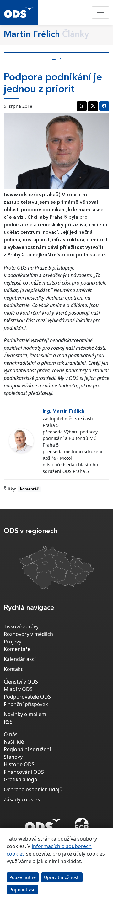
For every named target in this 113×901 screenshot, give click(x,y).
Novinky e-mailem (25, 714)
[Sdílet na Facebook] (104, 106)
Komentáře (17, 649)
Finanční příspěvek (26, 704)
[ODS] (43, 823)
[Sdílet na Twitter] (93, 106)
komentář (29, 489)
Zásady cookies (22, 799)
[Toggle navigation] (100, 12)
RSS (8, 721)
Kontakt (13, 669)
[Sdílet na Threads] (82, 106)
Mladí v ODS (18, 689)
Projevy (12, 641)
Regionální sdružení (27, 749)
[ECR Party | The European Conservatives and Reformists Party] (81, 825)
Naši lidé (14, 741)
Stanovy (13, 756)
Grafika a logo (20, 779)
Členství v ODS (21, 681)
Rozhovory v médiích (28, 634)
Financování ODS (24, 771)
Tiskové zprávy (21, 626)
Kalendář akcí (20, 659)
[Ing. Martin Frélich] (21, 440)
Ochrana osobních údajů (33, 789)
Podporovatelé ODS (27, 696)
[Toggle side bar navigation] (56, 58)
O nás (11, 734)
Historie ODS (19, 764)
